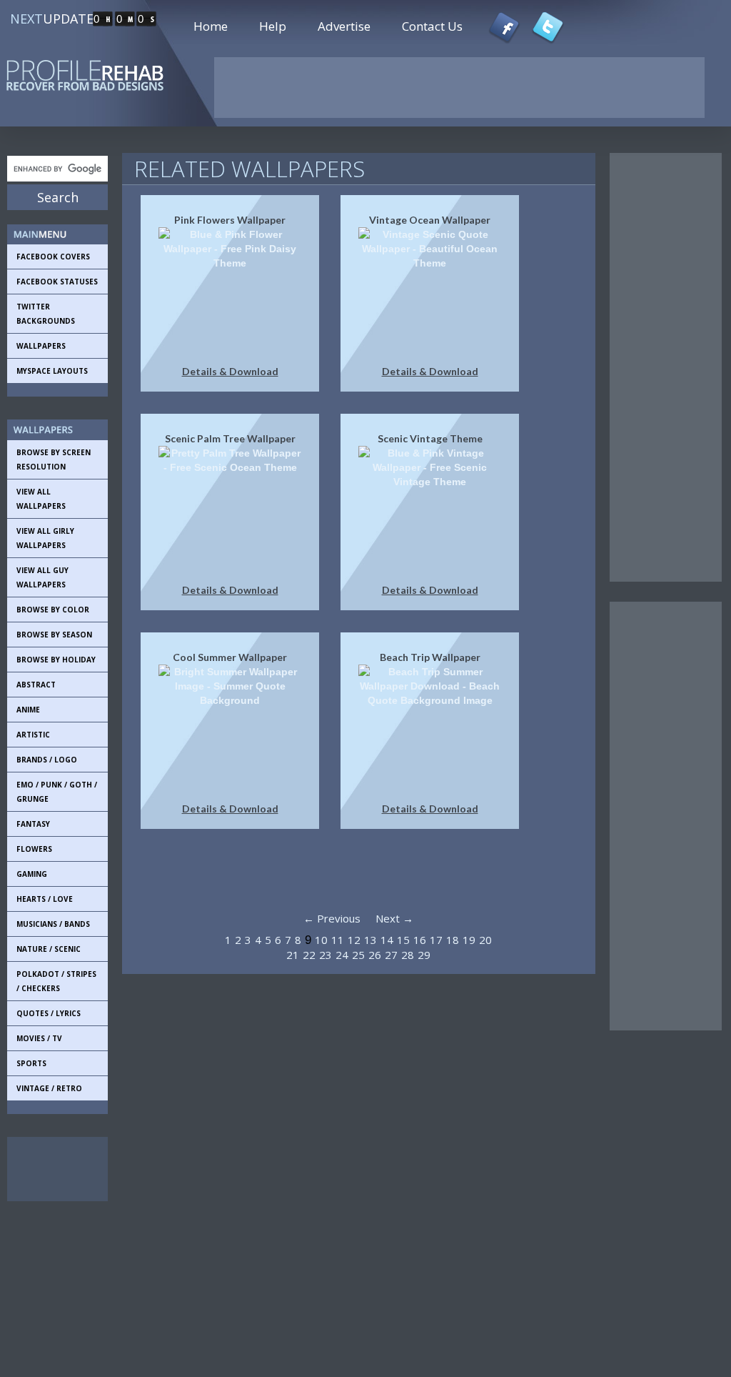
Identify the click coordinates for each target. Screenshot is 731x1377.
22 (309, 955)
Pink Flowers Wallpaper (230, 220)
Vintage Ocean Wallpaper (429, 220)
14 (386, 940)
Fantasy (33, 824)
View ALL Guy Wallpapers (42, 577)
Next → (394, 918)
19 (469, 940)
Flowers (34, 849)
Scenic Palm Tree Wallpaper (230, 438)
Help (272, 26)
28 (407, 955)
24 (342, 955)
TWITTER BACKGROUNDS (45, 314)
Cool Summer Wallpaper (230, 657)
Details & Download (230, 371)
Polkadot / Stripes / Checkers (56, 981)
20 (485, 940)
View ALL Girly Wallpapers (45, 538)
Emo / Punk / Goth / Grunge (56, 792)
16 (419, 940)
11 (337, 940)
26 (374, 955)
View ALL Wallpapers (41, 499)
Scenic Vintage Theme (430, 438)
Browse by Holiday (56, 660)
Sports (31, 1063)
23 (325, 955)
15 (403, 940)
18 (452, 940)
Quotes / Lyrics (48, 1013)
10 (321, 940)
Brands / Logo (46, 760)
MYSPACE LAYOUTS (52, 371)
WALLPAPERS (41, 346)
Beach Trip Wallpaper (430, 657)
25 (358, 955)
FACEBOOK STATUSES (57, 282)
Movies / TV (39, 1038)
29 (424, 955)
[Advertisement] (71, 1169)
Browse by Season (54, 635)
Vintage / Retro (49, 1088)
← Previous (332, 918)
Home (210, 26)
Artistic (33, 735)
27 (391, 955)
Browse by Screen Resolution (53, 459)
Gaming (31, 874)
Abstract (36, 685)
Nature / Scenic (48, 949)
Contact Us (432, 26)
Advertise (344, 26)
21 (292, 955)
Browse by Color (52, 610)
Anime (28, 710)
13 (370, 940)
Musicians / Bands (53, 924)
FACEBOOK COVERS (53, 257)
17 (436, 940)
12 (354, 940)
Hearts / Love (44, 899)
